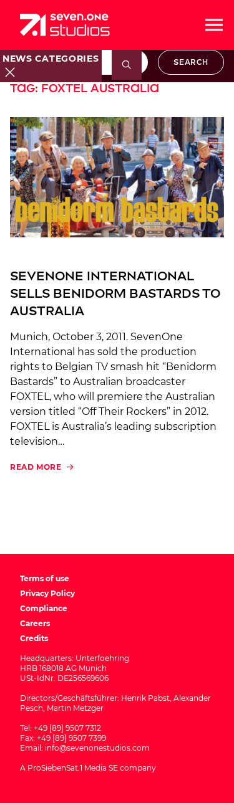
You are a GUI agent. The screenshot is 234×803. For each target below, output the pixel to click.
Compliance (43, 608)
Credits (34, 638)
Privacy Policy (47, 593)
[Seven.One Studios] (65, 25)
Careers (35, 623)
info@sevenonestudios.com (97, 748)
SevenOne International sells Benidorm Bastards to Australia (115, 293)
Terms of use (44, 578)
